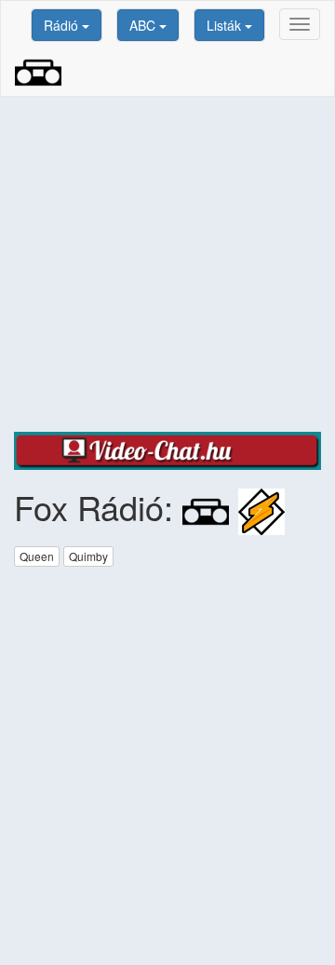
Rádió (63, 25)
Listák (226, 25)
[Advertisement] (167, 264)
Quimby (88, 556)
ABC (144, 25)
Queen (37, 556)
